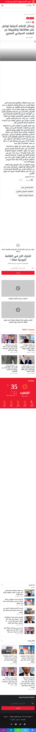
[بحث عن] (34, 6)
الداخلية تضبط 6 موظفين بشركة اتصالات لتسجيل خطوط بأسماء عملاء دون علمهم (13, 601)
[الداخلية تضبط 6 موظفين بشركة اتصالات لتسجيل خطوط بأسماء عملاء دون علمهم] (29, 601)
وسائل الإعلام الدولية (25, 195)
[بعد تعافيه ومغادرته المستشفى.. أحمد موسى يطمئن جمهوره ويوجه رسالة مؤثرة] (27, 338)
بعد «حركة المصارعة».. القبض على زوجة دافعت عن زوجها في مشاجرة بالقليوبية (9, 369)
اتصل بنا (13, 719)
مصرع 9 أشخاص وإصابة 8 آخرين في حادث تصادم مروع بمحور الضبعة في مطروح (13, 610)
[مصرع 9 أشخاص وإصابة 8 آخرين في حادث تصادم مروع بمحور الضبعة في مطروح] (29, 610)
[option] (18, 50)
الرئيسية (30, 14)
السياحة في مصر (27, 187)
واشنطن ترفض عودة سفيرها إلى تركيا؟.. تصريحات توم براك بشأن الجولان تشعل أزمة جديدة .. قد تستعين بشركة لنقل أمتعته (13, 620)
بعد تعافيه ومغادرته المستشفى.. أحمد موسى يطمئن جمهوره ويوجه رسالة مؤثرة (27, 348)
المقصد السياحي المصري (24, 191)
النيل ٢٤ (5, 716)
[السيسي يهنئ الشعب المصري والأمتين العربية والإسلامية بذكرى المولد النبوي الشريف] (27, 359)
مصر (28, 18)
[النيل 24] (28, 5)
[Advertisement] (18, 81)
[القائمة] (2, 6)
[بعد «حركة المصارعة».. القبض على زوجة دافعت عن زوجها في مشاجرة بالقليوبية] (9, 359)
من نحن (18, 719)
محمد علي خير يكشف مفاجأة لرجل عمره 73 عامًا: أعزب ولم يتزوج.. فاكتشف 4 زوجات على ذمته (9, 348)
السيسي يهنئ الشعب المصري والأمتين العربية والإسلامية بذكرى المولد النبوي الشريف (28, 369)
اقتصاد (25, 14)
